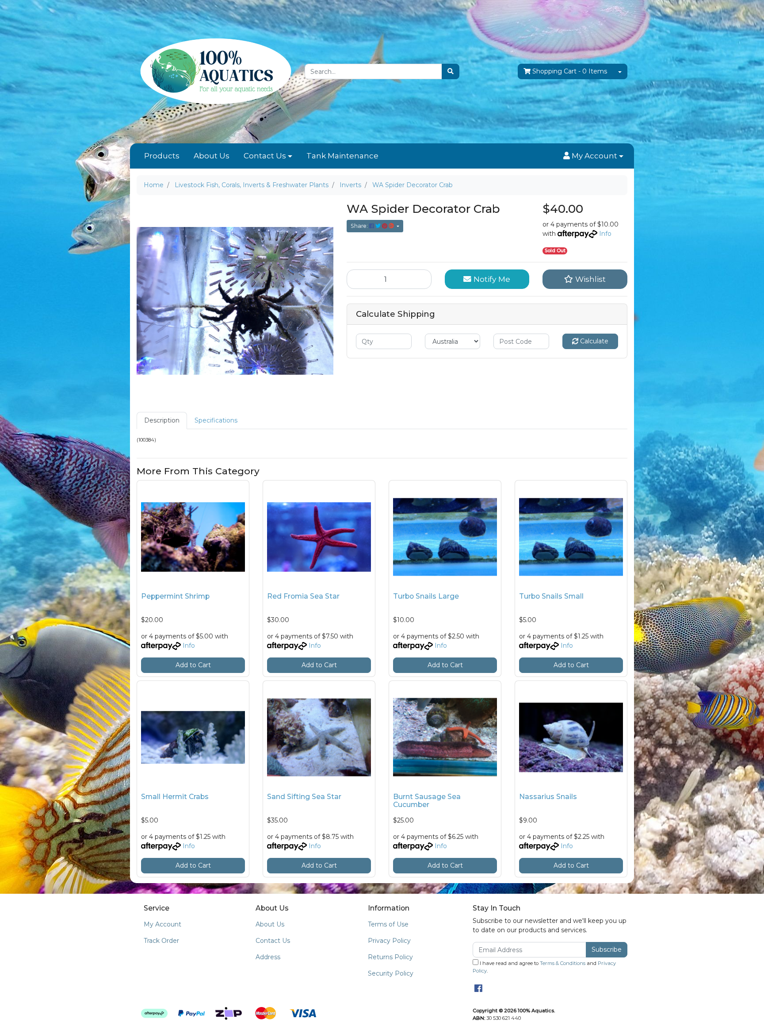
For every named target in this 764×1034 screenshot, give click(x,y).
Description (162, 420)
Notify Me (490, 279)
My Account (162, 924)
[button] (593, 156)
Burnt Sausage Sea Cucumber (427, 800)
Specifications (216, 420)
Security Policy (390, 973)
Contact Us (265, 155)
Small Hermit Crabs (175, 796)
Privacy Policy (389, 941)
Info (605, 234)
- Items (569, 71)
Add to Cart (193, 665)
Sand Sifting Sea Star (304, 796)
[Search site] (450, 71)
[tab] (162, 420)
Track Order (161, 941)
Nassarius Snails (548, 796)
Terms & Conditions (562, 963)
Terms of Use (388, 924)
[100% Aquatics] (214, 71)
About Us (211, 155)
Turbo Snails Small (551, 596)
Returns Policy (390, 957)
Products (162, 155)
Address (268, 957)
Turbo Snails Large (426, 596)
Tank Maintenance (342, 155)
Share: (360, 226)
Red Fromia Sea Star (303, 596)
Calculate (593, 341)
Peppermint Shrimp (175, 596)
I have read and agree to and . (544, 967)
